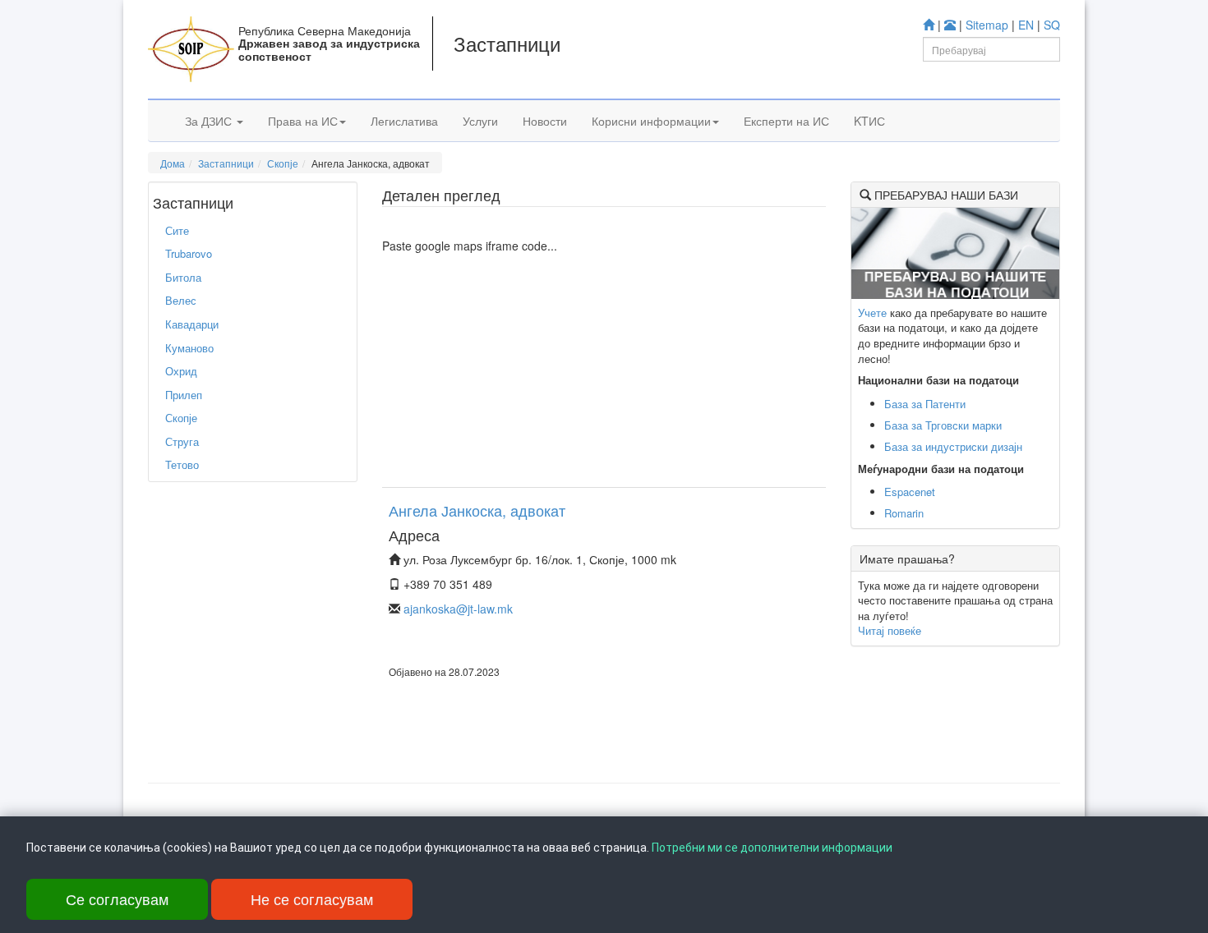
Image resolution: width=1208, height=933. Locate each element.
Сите (177, 230)
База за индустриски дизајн (953, 446)
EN (1026, 24)
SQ (1052, 24)
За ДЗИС (210, 121)
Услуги (480, 121)
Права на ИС (303, 121)
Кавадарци (192, 324)
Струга (182, 441)
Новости (545, 121)
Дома (172, 163)
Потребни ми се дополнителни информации (772, 847)
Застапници (226, 163)
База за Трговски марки (943, 425)
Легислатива (404, 121)
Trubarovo (188, 253)
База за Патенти (925, 403)
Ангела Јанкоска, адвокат (477, 510)
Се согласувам (117, 898)
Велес (180, 300)
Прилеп (183, 394)
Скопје (282, 163)
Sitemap (987, 24)
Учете (872, 312)
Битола (183, 277)
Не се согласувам (312, 898)
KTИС (869, 121)
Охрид (181, 371)
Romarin (904, 513)
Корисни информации (651, 121)
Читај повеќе (889, 630)
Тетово (182, 464)
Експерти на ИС (786, 121)
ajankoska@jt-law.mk (458, 608)
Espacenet (909, 491)
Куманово (189, 348)
